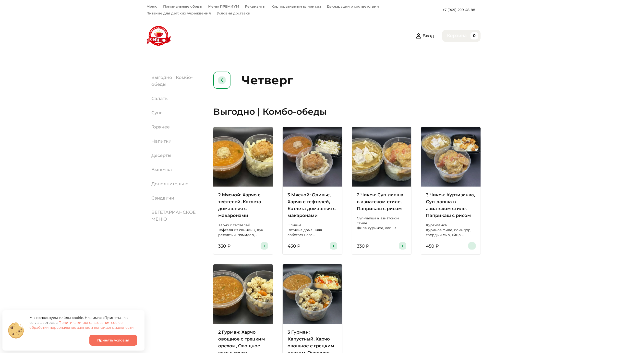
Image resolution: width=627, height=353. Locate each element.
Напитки (161, 141)
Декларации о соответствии (353, 6)
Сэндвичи (162, 198)
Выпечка (161, 169)
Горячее (160, 127)
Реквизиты (255, 6)
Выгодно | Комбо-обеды (172, 81)
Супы (157, 112)
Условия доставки (233, 13)
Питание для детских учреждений (178, 13)
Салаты (160, 98)
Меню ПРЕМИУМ (223, 6)
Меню (151, 6)
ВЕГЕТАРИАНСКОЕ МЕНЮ (173, 216)
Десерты (161, 155)
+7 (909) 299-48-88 (459, 10)
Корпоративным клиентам (296, 6)
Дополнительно (170, 184)
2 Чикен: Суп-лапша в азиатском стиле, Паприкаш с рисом (380, 201)
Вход (428, 35)
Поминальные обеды (182, 6)
